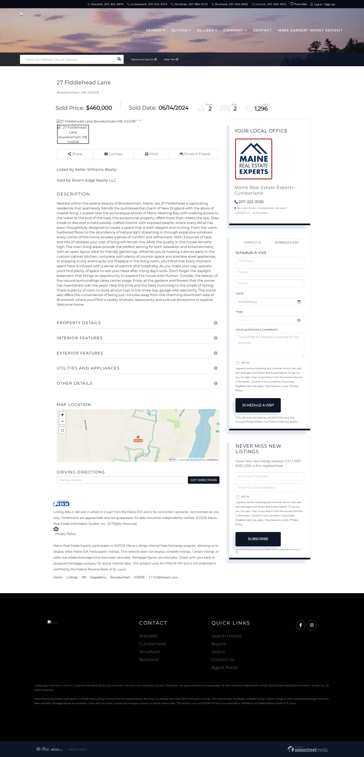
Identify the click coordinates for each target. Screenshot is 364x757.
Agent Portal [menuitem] (224, 667)
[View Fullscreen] (62, 430)
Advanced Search (142, 59)
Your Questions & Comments (257, 329)
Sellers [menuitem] (205, 30)
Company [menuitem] (233, 30)
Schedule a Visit (287, 242)
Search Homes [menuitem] (226, 635)
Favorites (300, 4)
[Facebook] (300, 625)
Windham (149, 651)
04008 (139, 577)
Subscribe (258, 539)
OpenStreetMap (197, 459)
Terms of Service (279, 422)
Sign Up (330, 4)
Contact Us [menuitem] (222, 659)
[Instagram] (311, 625)
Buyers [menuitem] (179, 30)
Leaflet (181, 459)
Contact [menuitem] (262, 30)
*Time (239, 312)
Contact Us (242, 212)
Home (58, 577)
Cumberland (152, 643)
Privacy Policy (65, 534)
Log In (318, 4)
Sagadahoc (98, 577)
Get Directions (204, 480)
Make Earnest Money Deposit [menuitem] (310, 30)
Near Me (169, 59)
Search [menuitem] (154, 30)
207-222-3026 (251, 201)
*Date (240, 293)
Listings (72, 577)
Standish (148, 635)
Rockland (149, 659)
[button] (119, 59)
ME (84, 577)
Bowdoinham (120, 577)
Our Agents (260, 212)
